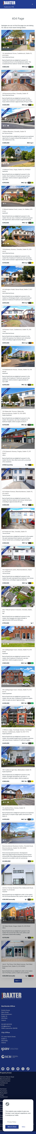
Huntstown (3, 1091)
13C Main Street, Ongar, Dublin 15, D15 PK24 (16, 926)
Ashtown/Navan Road (7, 1077)
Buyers (2, 1105)
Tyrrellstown (4, 1097)
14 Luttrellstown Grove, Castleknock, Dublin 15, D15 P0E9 (17, 54)
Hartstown (3, 1089)
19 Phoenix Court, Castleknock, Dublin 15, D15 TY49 (16, 330)
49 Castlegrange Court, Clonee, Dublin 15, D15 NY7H (17, 691)
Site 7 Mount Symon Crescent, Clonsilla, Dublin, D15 (17, 611)
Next (17, 980)
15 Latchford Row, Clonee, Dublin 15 (13, 808)
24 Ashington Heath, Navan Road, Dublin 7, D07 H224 (17, 290)
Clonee (2, 1085)
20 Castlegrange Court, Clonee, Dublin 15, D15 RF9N (17, 651)
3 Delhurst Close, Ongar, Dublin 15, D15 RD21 (16, 169)
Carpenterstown (5, 1081)
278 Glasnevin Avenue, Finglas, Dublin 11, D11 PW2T (16, 452)
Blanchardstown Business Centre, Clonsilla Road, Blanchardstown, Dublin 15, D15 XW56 (17, 847)
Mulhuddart (3, 1093)
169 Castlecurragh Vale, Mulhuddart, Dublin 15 (16, 770)
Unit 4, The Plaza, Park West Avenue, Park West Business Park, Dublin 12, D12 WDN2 (17, 965)
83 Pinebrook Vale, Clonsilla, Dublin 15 (14, 531)
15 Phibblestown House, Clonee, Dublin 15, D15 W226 (17, 370)
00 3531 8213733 (6, 1024)
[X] (22, 1068)
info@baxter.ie (6, 1026)
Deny (23, 1127)
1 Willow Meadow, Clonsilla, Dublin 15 (14, 131)
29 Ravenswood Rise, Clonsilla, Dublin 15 (15, 93)
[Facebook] (17, 1068)
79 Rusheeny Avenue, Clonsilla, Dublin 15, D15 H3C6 (16, 250)
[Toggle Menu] (32, 4)
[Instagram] (12, 1068)
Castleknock (4, 1083)
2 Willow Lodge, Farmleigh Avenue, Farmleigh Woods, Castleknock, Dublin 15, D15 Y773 (16, 731)
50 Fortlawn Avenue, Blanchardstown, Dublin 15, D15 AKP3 (17, 492)
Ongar (2, 1095)
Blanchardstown (5, 1079)
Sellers (2, 1107)
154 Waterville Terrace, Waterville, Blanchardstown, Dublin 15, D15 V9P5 (14, 412)
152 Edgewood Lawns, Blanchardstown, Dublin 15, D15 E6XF (17, 571)
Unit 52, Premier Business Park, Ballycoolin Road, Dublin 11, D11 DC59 (17, 889)
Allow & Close (12, 1127)
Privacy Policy (11, 1122)
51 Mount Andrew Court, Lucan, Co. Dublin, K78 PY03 (17, 210)
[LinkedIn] (2, 1068)
